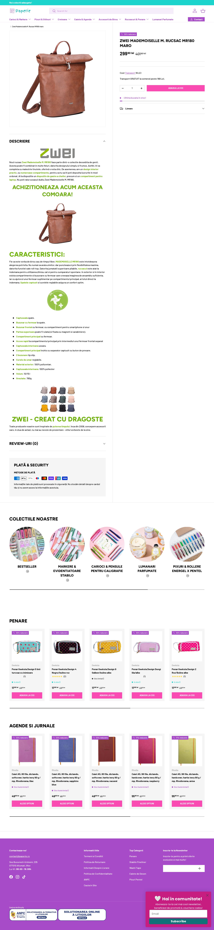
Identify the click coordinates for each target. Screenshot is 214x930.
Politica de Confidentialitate (98, 873)
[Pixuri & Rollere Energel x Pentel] (187, 544)
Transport (130, 73)
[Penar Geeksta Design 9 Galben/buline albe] (107, 646)
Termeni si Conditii (93, 856)
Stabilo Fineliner (137, 862)
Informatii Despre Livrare (96, 867)
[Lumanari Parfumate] (147, 544)
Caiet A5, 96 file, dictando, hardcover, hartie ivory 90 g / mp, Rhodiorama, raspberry (146, 777)
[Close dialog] (207, 895)
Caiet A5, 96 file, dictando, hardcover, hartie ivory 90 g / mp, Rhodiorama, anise (186, 777)
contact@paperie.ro (19, 856)
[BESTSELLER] (27, 544)
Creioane (62, 19)
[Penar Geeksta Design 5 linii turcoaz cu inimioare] (27, 646)
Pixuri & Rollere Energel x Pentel (187, 569)
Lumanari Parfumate (162, 19)
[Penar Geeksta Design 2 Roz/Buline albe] (187, 646)
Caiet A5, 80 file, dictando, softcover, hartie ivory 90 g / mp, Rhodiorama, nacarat (106, 777)
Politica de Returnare (94, 862)
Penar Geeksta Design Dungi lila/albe (146, 671)
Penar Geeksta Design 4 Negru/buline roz (64, 671)
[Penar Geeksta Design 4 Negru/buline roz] (67, 646)
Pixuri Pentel (135, 879)
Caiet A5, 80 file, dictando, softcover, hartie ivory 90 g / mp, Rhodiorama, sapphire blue (66, 779)
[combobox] (111, 11)
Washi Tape (135, 867)
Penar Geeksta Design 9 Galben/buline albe (104, 671)
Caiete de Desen (137, 873)
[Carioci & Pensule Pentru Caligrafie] (107, 544)
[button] (203, 11)
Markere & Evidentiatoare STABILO (67, 571)
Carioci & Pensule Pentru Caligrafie (107, 569)
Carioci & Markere (18, 19)
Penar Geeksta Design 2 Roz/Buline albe (184, 671)
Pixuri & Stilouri (43, 19)
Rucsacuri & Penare (135, 19)
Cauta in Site (90, 885)
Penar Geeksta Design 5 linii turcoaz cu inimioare (26, 671)
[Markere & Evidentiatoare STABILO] (67, 544)
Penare (133, 856)
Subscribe (178, 921)
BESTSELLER (27, 566)
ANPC (87, 879)
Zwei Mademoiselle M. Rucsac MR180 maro (28, 26)
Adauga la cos (175, 88)
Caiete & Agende (83, 19)
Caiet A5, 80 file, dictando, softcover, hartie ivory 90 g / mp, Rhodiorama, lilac (26, 777)
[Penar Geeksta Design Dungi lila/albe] (147, 646)
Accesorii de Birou (108, 19)
